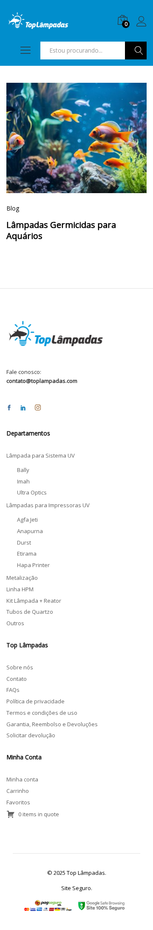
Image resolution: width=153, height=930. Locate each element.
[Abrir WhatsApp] (131, 909)
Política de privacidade (35, 701)
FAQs (13, 690)
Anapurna (30, 531)
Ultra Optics (32, 492)
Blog (12, 208)
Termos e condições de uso (41, 712)
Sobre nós (19, 667)
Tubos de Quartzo (29, 611)
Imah (23, 481)
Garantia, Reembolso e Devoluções (52, 724)
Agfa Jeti (27, 519)
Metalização (22, 578)
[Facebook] (9, 408)
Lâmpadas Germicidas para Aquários (61, 230)
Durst (24, 542)
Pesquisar (136, 50)
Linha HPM (20, 589)
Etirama (27, 553)
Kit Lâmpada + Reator (33, 600)
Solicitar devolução (30, 735)
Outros (15, 623)
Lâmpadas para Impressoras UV (48, 505)
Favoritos (18, 802)
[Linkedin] (23, 408)
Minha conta (22, 779)
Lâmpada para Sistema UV (40, 455)
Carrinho (17, 791)
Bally (23, 470)
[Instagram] (37, 407)
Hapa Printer (33, 565)
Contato (16, 679)
